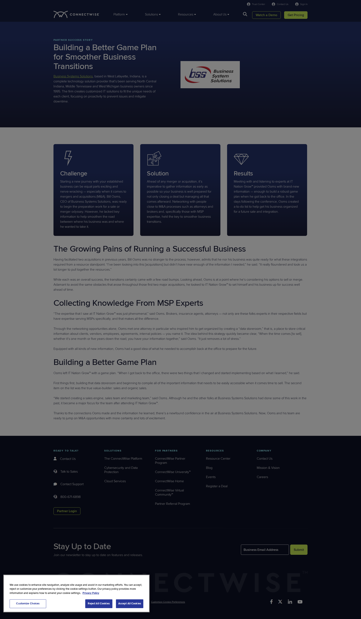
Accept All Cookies (129, 603)
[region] (76, 593)
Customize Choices (27, 603)
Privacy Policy (91, 593)
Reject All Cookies (98, 603)
